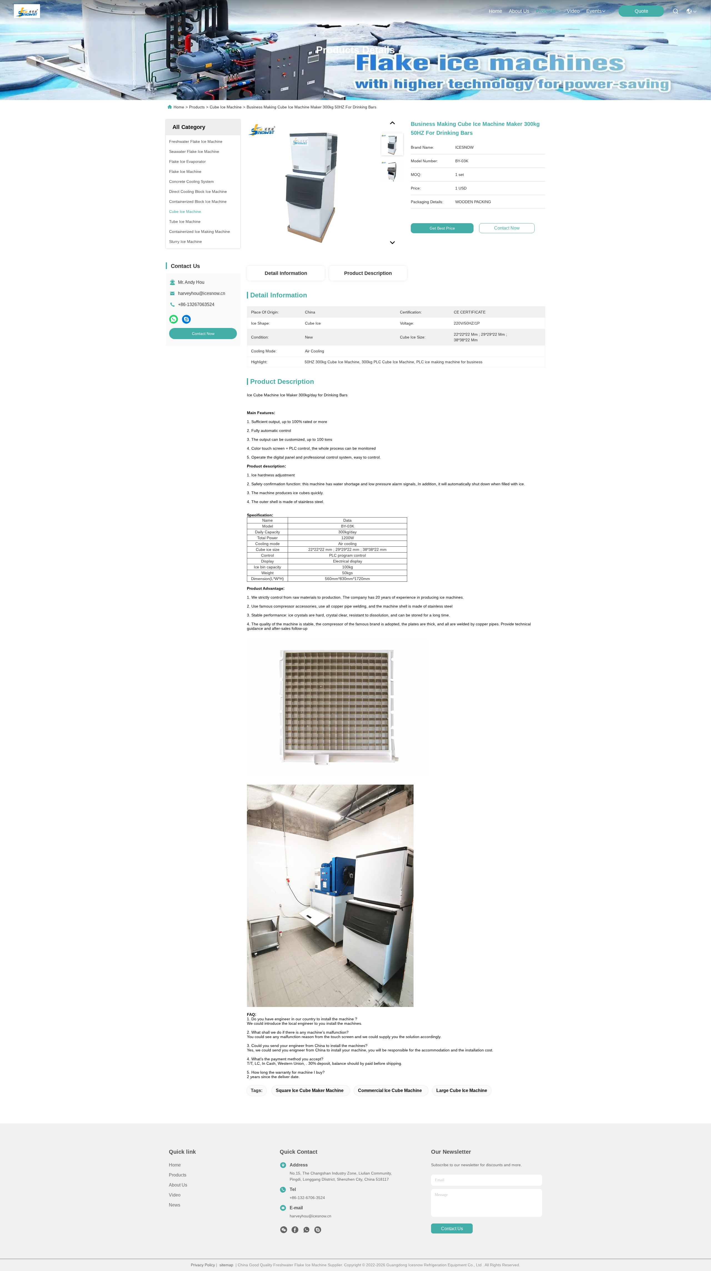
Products (197, 107)
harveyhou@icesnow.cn (201, 293)
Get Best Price (442, 228)
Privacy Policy (203, 1265)
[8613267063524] (306, 1231)
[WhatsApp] (174, 319)
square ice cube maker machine (310, 1090)
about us (519, 11)
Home (495, 11)
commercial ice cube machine (390, 1090)
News (174, 1205)
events (594, 11)
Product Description (368, 273)
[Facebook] (295, 1231)
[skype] (186, 319)
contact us (452, 1228)
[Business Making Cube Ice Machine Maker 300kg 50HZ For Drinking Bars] (311, 184)
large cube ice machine (461, 1090)
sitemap (226, 1265)
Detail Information (286, 273)
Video (175, 1195)
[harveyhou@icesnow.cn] (318, 1231)
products (546, 11)
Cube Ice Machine (226, 107)
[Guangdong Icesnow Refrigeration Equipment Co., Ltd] (27, 11)
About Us (178, 1185)
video (573, 11)
